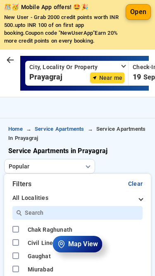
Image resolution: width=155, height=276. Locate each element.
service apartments (59, 129)
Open (138, 12)
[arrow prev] (10, 60)
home (15, 129)
